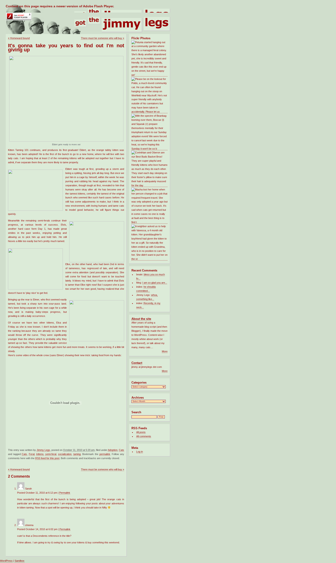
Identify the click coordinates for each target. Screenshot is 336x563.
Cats (121, 450)
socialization (65, 454)
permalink (104, 454)
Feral (32, 454)
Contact (136, 363)
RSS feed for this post (47, 458)
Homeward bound (19, 38)
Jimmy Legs (43, 450)
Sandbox (19, 560)
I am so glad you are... (154, 282)
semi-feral (50, 454)
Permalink (64, 492)
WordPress (6, 560)
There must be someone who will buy (102, 38)
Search (136, 412)
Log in (139, 451)
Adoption (112, 450)
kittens (40, 454)
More (165, 351)
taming (77, 454)
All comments (143, 436)
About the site (141, 319)
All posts (141, 432)
